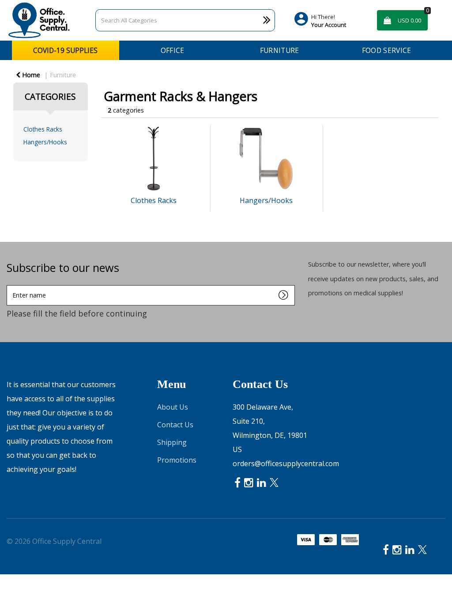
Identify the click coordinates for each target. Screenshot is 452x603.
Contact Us (175, 425)
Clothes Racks (42, 129)
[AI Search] (266, 20)
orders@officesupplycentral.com (286, 463)
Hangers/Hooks (45, 142)
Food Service (386, 50)
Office (173, 50)
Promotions (176, 460)
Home (30, 75)
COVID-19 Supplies (65, 50)
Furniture (279, 50)
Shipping (172, 442)
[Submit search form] (248, 20)
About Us (172, 407)
